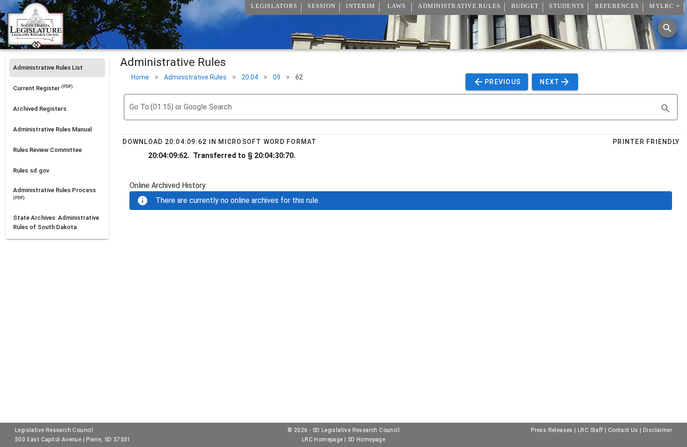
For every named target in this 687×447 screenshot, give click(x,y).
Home (140, 77)
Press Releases (552, 430)
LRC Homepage (322, 439)
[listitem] (57, 67)
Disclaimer (657, 430)
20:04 (250, 77)
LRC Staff (590, 430)
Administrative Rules (195, 77)
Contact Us (623, 430)
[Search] (667, 28)
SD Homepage (366, 439)
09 (276, 77)
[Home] (35, 45)
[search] (665, 108)
